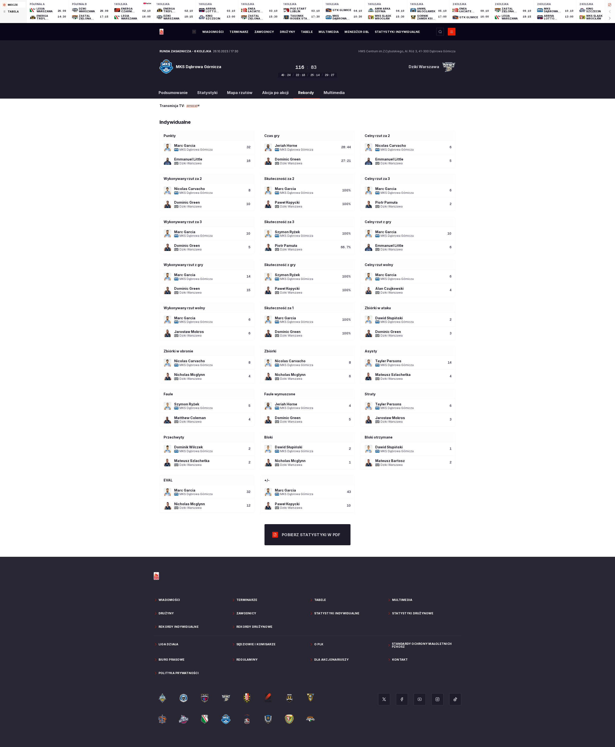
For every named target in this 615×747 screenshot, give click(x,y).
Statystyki (207, 92)
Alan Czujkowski (389, 288)
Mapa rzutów (239, 92)
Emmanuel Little (188, 159)
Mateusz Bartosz (390, 461)
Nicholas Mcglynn (189, 375)
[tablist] (13, 11)
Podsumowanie (173, 92)
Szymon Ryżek (287, 232)
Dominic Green (288, 159)
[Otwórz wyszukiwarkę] (440, 32)
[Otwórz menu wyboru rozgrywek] (194, 32)
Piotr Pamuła (386, 202)
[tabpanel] (321, 11)
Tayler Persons (388, 361)
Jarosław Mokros (189, 332)
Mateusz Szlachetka (393, 375)
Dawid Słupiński (389, 318)
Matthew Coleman (190, 418)
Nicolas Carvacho (390, 145)
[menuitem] (213, 32)
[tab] (13, 4)
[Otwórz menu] (451, 32)
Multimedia (334, 92)
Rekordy (306, 92)
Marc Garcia (184, 145)
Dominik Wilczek (188, 447)
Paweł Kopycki (287, 202)
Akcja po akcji (275, 92)
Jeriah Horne (286, 145)
